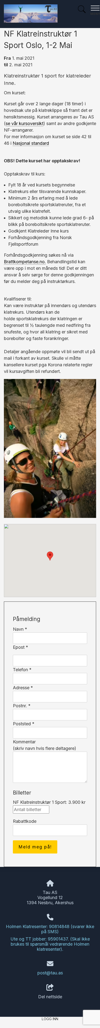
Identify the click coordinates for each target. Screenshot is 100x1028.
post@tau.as (50, 972)
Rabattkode (24, 821)
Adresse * (23, 687)
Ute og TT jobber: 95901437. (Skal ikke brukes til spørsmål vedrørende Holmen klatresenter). (50, 944)
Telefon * (22, 669)
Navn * (20, 629)
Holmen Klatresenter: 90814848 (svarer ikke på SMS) (50, 929)
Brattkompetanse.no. (25, 261)
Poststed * (23, 723)
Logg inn (50, 1019)
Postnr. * (22, 705)
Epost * (20, 647)
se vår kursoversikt (24, 123)
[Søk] (82, 9)
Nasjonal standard (31, 143)
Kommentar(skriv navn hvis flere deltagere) (44, 745)
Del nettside (50, 996)
